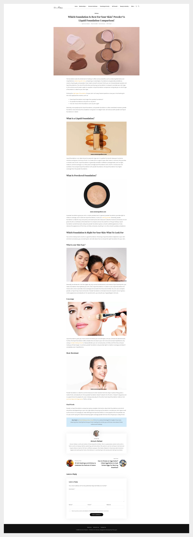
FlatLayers (114, 529)
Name (71, 504)
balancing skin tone (80, 81)
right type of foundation (79, 93)
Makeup (96, 13)
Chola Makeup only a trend (86, 420)
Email (90, 504)
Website (109, 504)
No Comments (102, 23)
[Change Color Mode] (136, 6)
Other (132, 6)
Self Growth (114, 6)
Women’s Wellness (92, 6)
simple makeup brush (77, 343)
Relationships (82, 6)
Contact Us (103, 527)
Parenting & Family (104, 6)
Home (76, 6)
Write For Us (96, 527)
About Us (89, 527)
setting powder (106, 217)
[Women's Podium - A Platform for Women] (58, 10)
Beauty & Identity (124, 6)
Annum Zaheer (86, 23)
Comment (72, 489)
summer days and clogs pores (74, 399)
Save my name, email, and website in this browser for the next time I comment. (90, 511)
